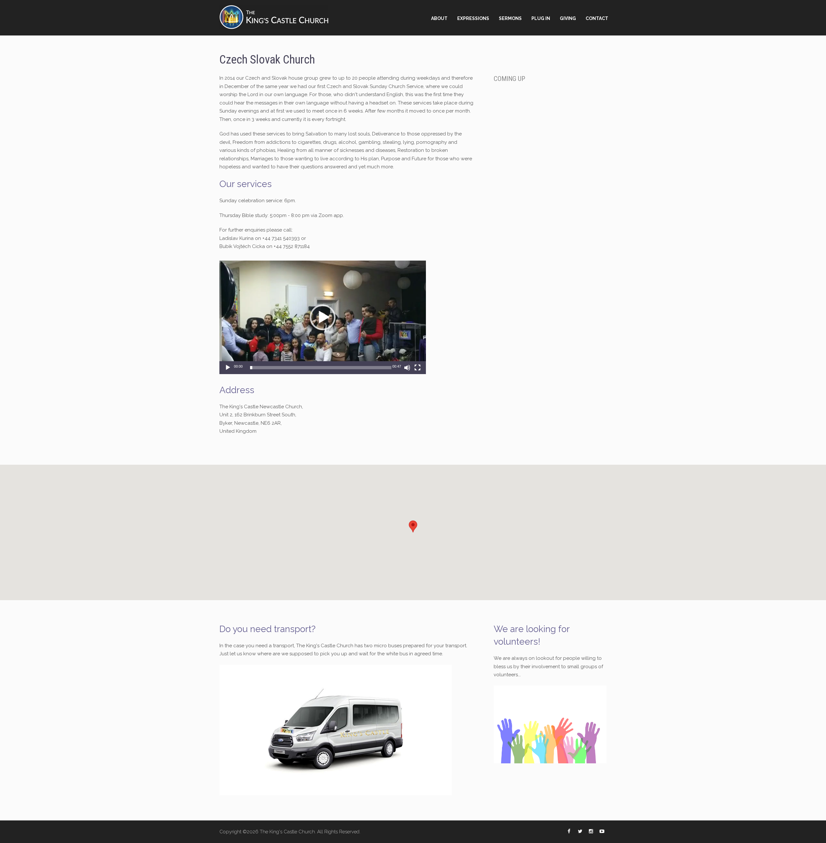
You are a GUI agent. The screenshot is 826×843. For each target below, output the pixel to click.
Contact (597, 18)
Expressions (473, 18)
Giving (568, 18)
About (439, 18)
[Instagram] (591, 831)
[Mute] (407, 367)
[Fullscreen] (417, 367)
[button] (323, 317)
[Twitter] (580, 831)
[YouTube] (602, 831)
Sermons (510, 18)
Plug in (540, 18)
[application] (322, 317)
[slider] (320, 367)
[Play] (228, 367)
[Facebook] (569, 831)
